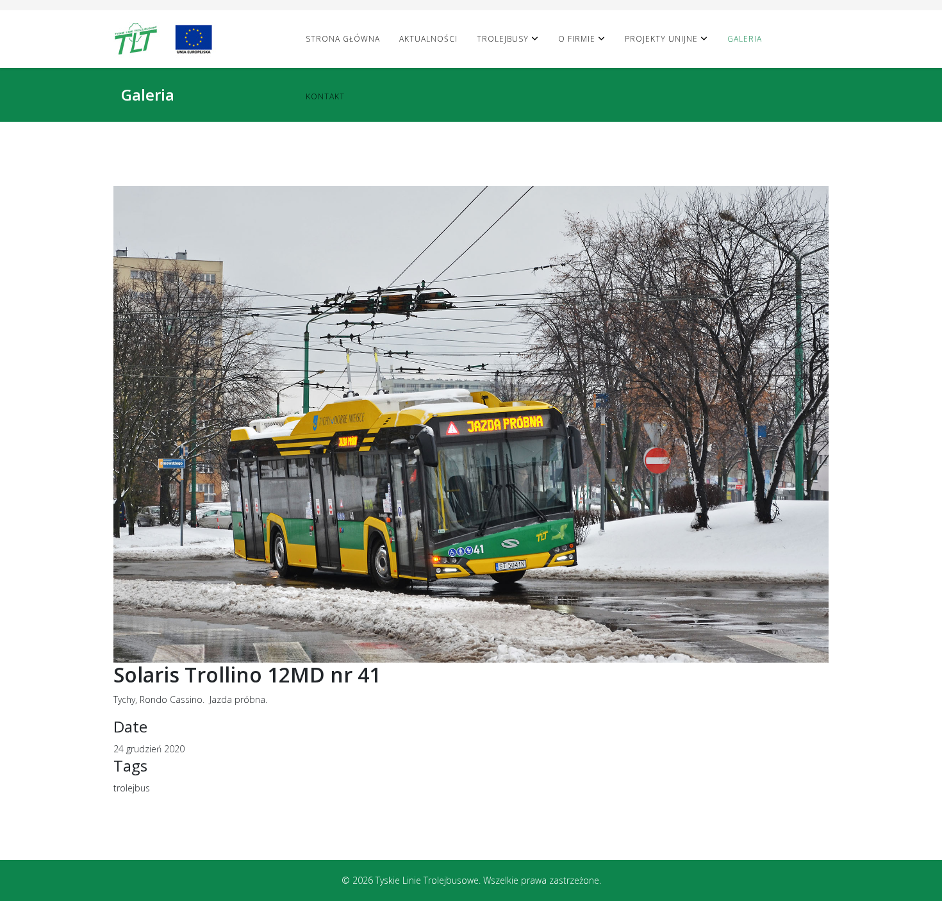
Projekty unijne (661, 38)
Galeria (744, 38)
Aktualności (428, 38)
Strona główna (343, 38)
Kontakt (325, 96)
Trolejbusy (503, 38)
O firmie (576, 38)
